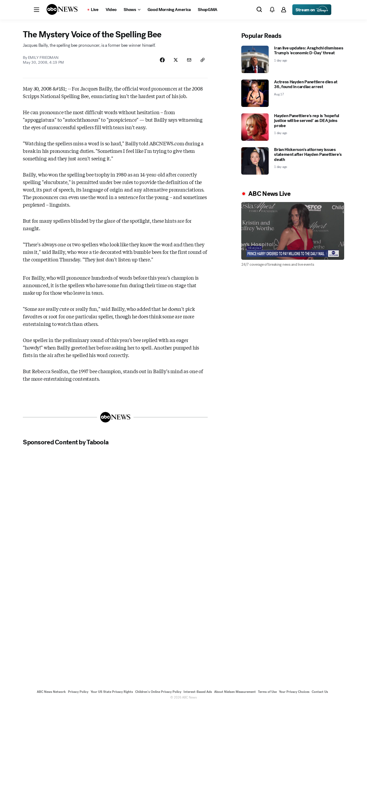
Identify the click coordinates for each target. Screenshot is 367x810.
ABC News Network (51, 692)
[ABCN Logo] (62, 9)
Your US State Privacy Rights (112, 692)
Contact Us (320, 692)
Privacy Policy (78, 692)
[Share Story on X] (176, 60)
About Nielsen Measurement (235, 692)
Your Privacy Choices (294, 692)
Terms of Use (267, 692)
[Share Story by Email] (189, 60)
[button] (36, 9)
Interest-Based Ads (198, 692)
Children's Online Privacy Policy (158, 692)
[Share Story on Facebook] (162, 60)
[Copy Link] (202, 60)
